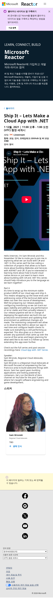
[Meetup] (24, 508)
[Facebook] (24, 498)
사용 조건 (10, 578)
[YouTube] (24, 528)
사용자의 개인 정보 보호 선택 (25, 585)
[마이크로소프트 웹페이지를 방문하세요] (10, 4)
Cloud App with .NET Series (34, 350)
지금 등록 (12, 28)
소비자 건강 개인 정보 (16, 588)
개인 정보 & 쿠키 (14, 574)
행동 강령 (10, 581)
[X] (24, 518)
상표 (8, 571)
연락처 (9, 567)
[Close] (49, 11)
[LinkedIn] (24, 538)
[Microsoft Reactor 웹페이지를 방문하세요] (29, 4)
